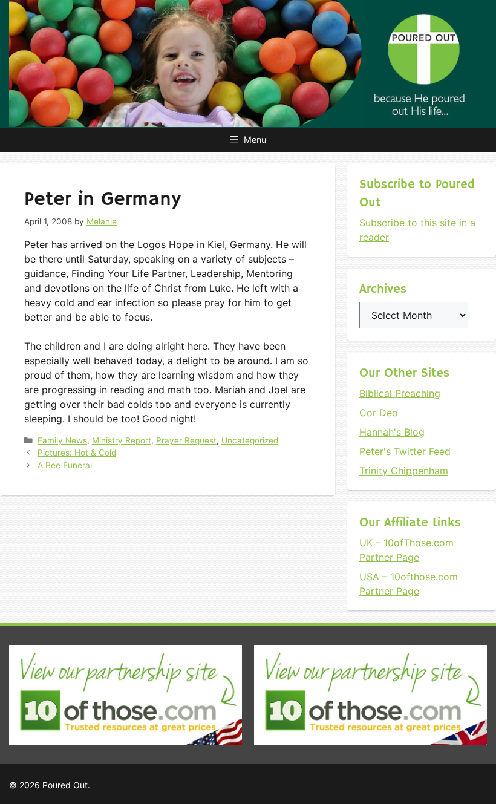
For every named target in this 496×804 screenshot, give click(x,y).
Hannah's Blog (392, 432)
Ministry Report (121, 440)
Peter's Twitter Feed (405, 451)
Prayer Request (186, 440)
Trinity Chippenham (403, 471)
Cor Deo (378, 413)
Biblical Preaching (399, 393)
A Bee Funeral (65, 465)
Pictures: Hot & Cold (77, 452)
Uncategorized (249, 440)
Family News (62, 440)
